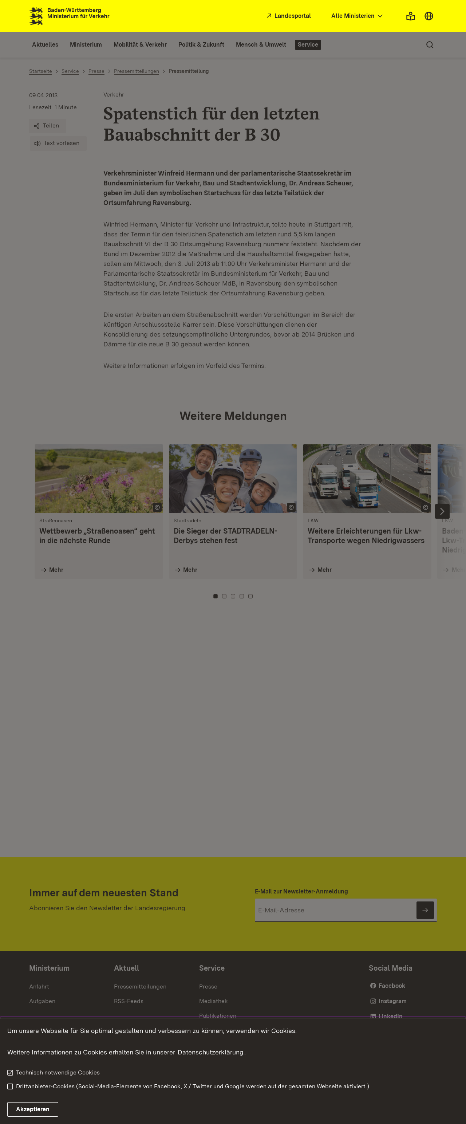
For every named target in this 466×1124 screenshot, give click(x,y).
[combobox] (357, 16)
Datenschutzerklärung (211, 1052)
